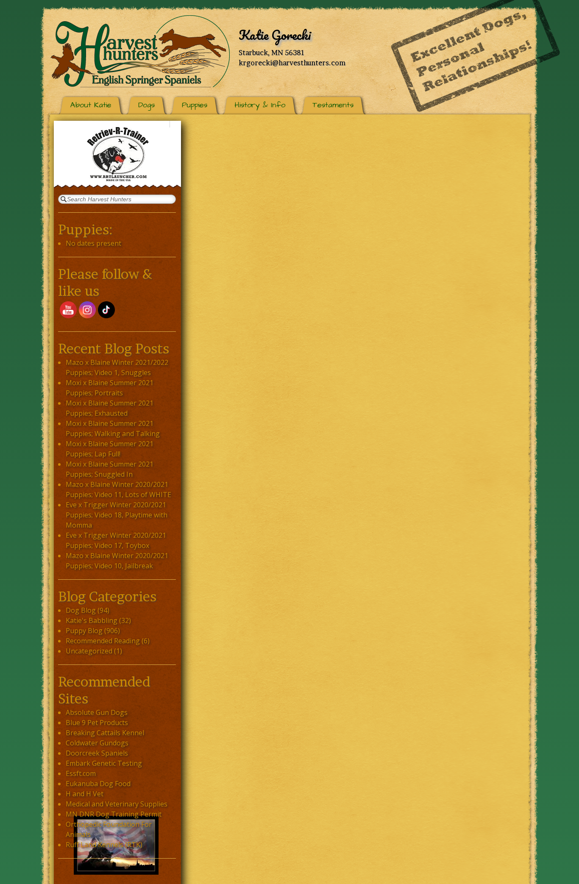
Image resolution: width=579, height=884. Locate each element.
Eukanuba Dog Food (98, 783)
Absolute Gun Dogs (97, 712)
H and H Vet (84, 793)
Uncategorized (89, 651)
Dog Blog (81, 610)
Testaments (333, 105)
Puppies (194, 105)
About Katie (90, 105)
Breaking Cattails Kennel (105, 732)
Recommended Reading (103, 640)
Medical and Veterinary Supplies (116, 804)
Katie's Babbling (91, 620)
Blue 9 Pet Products (97, 722)
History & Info (259, 105)
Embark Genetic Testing (104, 763)
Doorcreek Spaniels (97, 753)
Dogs (146, 105)
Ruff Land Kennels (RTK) (104, 844)
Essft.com (81, 773)
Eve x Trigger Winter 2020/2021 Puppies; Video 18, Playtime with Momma (116, 515)
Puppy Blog (84, 630)
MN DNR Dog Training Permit (113, 814)
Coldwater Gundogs (97, 743)
